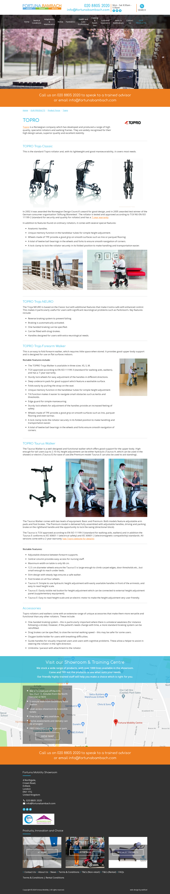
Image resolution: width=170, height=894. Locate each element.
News (52, 872)
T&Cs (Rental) (108, 872)
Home (26, 21)
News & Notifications (118, 21)
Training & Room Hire (94, 22)
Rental (60, 21)
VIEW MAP (47, 736)
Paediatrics (70, 21)
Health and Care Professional (83, 22)
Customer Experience (105, 21)
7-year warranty (100, 217)
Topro (65, 110)
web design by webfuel (138, 890)
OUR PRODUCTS (141, 21)
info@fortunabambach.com (88, 10)
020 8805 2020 (97, 6)
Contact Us (129, 21)
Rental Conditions (55, 877)
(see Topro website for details (78, 538)
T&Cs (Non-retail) (90, 872)
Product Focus (54, 110)
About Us (42, 872)
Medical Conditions (36, 21)
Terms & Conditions (68, 872)
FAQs (120, 872)
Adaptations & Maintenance (49, 22)
